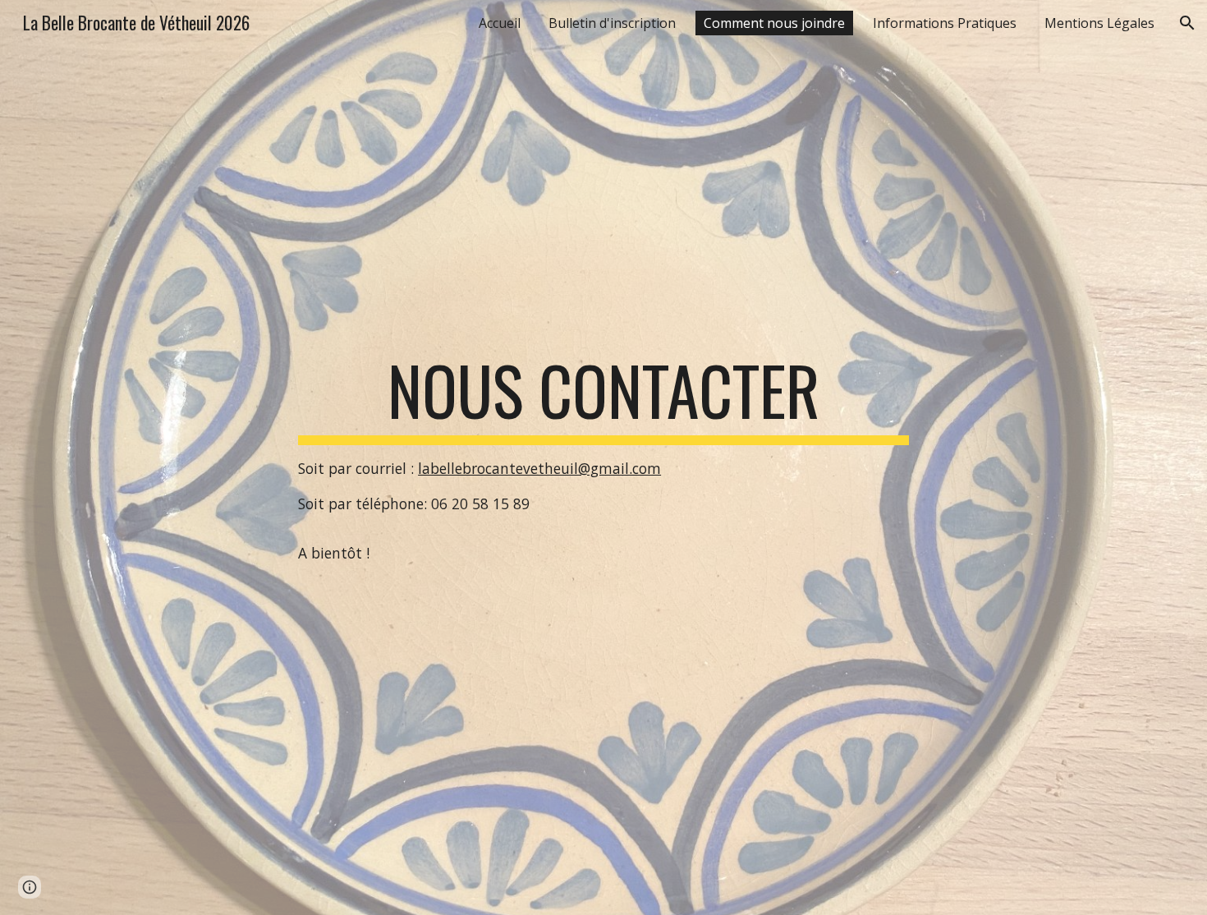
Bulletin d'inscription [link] (612, 23)
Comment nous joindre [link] (774, 23)
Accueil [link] (500, 23)
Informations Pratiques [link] (945, 23)
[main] (603, 457)
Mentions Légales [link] (1099, 23)
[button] (1187, 23)
